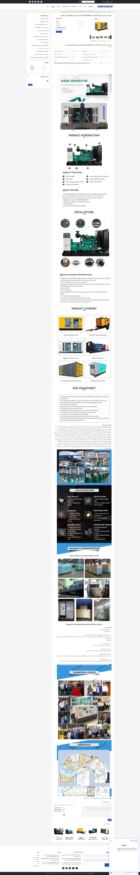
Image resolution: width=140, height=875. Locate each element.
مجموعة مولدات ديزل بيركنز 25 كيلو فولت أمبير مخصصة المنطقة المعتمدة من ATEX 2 (71, 863)
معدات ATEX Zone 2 (43, 24)
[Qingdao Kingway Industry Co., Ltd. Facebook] (41, 2)
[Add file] (136, 872)
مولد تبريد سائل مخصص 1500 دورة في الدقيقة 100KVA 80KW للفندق (51, 855)
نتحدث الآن (104, 1)
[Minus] (111, 841)
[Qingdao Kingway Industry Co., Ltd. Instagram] (29, 2)
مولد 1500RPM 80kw (97, 798)
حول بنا (58, 6)
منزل (48, 6)
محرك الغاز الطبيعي (43, 39)
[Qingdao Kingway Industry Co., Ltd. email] (48, 81)
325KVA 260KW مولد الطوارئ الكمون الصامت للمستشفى (93, 838)
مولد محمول (45, 33)
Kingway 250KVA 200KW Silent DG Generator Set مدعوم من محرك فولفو (69, 838)
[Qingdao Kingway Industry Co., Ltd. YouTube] (32, 2)
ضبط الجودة (73, 6)
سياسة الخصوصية (91, 873)
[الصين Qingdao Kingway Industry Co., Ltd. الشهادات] (32, 67)
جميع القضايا (90, 6)
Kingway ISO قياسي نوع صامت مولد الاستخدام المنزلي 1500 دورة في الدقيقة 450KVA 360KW (50, 863)
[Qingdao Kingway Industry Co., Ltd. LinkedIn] (35, 2)
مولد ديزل (103, 11)
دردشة (58, 31)
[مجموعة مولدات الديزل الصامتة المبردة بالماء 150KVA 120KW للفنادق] (59, 831)
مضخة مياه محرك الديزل (42, 54)
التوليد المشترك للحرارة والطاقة (40, 45)
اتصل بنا (80, 6)
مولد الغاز (46, 18)
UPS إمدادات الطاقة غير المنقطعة (40, 57)
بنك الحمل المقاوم (44, 51)
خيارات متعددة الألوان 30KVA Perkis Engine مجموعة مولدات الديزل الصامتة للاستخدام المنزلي (105, 838)
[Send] (111, 872)
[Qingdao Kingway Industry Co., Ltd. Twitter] (38, 2)
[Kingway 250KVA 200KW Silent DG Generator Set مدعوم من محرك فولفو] (69, 831)
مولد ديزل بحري (44, 48)
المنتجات (53, 6)
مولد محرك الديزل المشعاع (41, 36)
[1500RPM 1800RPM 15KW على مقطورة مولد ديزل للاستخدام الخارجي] (81, 831)
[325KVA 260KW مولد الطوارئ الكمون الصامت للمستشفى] (93, 831)
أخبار (85, 6)
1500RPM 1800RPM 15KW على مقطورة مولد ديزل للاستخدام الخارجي (81, 838)
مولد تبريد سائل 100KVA (88, 798)
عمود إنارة (46, 42)
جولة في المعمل (65, 6)
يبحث (80, 1)
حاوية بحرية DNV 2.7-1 (42, 27)
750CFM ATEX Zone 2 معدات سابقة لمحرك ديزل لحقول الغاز (71, 855)
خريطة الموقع (36, 865)
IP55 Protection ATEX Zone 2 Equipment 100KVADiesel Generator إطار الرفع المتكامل (71, 859)
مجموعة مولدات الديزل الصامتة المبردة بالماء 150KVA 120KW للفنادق (58, 838)
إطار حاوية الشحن (44, 30)
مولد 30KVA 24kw (105, 798)
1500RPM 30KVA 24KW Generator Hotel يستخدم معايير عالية (50, 859)
